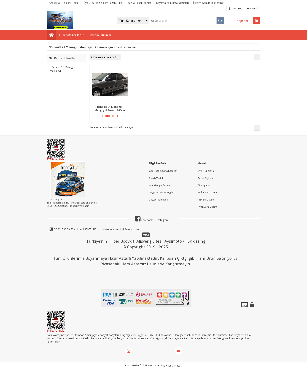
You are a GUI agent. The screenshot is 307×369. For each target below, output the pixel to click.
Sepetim (244, 21)
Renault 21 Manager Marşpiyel (62, 69)
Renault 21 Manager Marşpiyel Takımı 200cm (110, 108)
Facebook (147, 220)
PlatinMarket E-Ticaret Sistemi (143, 365)
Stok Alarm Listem (207, 192)
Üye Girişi (237, 8)
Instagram (163, 220)
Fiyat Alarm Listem (207, 206)
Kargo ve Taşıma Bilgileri (161, 192)
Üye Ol (254, 8)
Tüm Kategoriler (70, 35)
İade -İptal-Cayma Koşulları (163, 170)
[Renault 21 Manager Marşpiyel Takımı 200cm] (109, 85)
